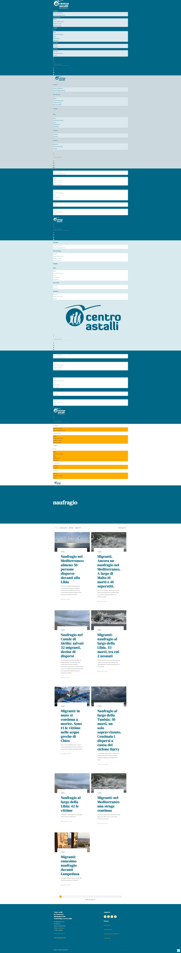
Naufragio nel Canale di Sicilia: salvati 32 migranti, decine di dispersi (72, 645)
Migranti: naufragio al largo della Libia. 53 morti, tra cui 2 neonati (108, 645)
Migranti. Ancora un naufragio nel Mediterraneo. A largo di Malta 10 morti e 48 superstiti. (109, 571)
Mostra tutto (122, 527)
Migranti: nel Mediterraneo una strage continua (108, 804)
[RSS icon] (125, 949)
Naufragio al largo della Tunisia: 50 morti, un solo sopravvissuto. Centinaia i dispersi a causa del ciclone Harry (109, 730)
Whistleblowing (108, 929)
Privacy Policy (107, 925)
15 (97, 896)
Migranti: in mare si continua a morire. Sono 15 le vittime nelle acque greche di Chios (71, 725)
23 (118, 896)
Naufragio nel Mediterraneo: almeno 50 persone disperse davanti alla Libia (72, 569)
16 (99, 896)
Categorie (64, 527)
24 (120, 896)
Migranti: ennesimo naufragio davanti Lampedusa (70, 865)
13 (91, 896)
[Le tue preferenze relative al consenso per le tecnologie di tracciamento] (178, 950)
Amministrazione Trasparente (111, 933)
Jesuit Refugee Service (60, 937)
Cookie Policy (107, 938)
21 (112, 896)
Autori (78, 527)
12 (89, 896)
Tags (72, 527)
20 (110, 896)
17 (102, 896)
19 (107, 896)
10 (84, 896)
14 (94, 896)
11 (86, 896)
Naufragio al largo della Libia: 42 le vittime (71, 804)
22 (115, 896)
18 (105, 896)
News (63, 551)
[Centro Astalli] (61, 8)
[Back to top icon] (171, 950)
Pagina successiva (90, 899)
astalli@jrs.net (61, 928)
